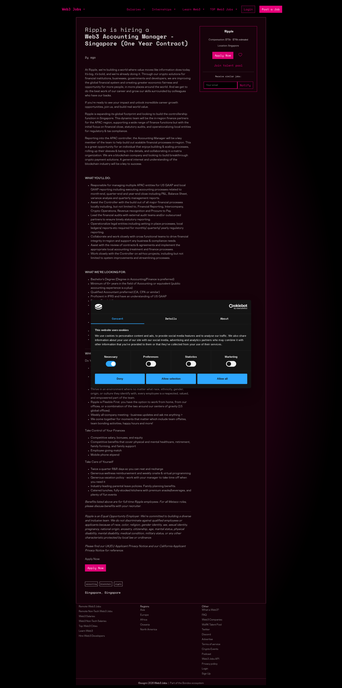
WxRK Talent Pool (212, 625)
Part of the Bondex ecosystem (187, 683)
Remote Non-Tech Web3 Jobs (95, 611)
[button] (83, 9)
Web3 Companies (212, 620)
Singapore (93, 592)
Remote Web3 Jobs (90, 607)
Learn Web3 (86, 631)
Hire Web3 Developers (92, 636)
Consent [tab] (117, 318)
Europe (144, 615)
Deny (120, 378)
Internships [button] (162, 9)
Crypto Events (210, 649)
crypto (118, 584)
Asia (142, 610)
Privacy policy (209, 664)
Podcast (206, 654)
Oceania (145, 625)
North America (148, 629)
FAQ (204, 615)
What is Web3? (210, 610)
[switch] (151, 364)
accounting (91, 584)
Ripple (229, 31)
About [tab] (224, 318)
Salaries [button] (135, 9)
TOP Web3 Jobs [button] (222, 9)
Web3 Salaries (87, 616)
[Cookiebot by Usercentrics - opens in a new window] (231, 306)
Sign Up (206, 674)
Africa (143, 620)
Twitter (206, 629)
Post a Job (271, 9)
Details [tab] (171, 318)
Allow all (222, 378)
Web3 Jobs (71, 9)
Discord (206, 634)
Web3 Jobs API (210, 659)
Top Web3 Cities (88, 626)
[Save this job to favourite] (240, 55)
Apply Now (95, 568)
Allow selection (171, 378)
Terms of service (211, 644)
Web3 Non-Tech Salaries (92, 621)
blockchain (105, 584)
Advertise (207, 639)
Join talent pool (228, 65)
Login (248, 9)
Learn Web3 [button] (192, 9)
